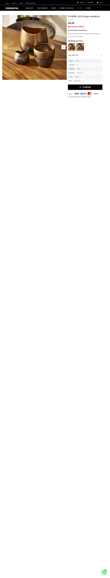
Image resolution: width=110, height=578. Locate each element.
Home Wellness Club (30, 3)
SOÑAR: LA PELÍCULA (67, 8)
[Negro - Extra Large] (71, 47)
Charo (53, 8)
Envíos (7, 3)
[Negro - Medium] (80, 47)
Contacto (14, 3)
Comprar (86, 87)
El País (88, 8)
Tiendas (21, 3)
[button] (63, 47)
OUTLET (79, 8)
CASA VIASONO (42, 8)
